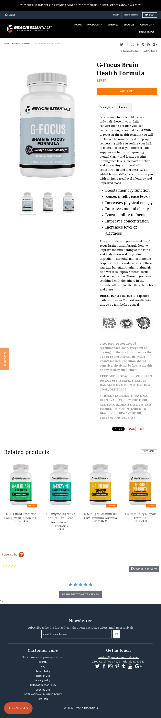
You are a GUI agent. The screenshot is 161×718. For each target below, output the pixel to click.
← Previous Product (130, 51)
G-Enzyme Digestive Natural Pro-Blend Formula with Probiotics (60, 520)
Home (78, 24)
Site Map (43, 699)
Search (43, 662)
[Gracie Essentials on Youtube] (148, 44)
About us (146, 24)
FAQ (43, 666)
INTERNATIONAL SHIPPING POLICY (43, 694)
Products (93, 24)
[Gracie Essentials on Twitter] (121, 44)
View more (149, 451)
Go (116, 634)
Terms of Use (43, 675)
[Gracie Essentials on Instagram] (132, 44)
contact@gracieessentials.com (118, 657)
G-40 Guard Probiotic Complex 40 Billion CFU (20, 516)
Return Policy (43, 671)
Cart (151, 15)
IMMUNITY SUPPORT (21, 44)
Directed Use (43, 689)
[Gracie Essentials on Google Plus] (155, 44)
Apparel (113, 24)
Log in (116, 15)
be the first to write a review (80, 594)
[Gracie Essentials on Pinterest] (138, 44)
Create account (131, 15)
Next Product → (150, 51)
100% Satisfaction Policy (43, 685)
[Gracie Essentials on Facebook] (127, 44)
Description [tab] (106, 107)
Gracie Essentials (86, 708)
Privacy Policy (42, 680)
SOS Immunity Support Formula (140, 516)
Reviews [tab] (124, 107)
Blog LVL (129, 24)
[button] (144, 569)
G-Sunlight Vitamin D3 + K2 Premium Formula (100, 516)
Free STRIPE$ (147, 31)
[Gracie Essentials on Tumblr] (143, 44)
